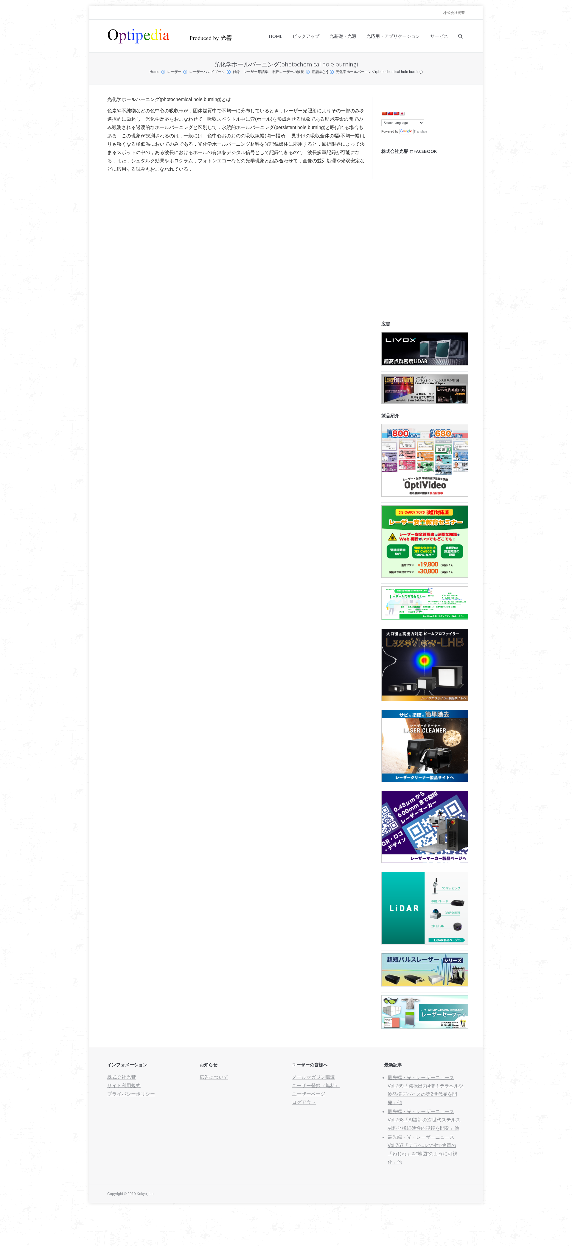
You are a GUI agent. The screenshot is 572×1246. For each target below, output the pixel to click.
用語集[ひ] (320, 72)
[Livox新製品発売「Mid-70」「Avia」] (424, 363)
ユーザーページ (308, 1093)
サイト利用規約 (124, 1085)
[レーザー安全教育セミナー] (424, 576)
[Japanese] (402, 113)
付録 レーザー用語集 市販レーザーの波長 (268, 72)
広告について (214, 1077)
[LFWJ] (424, 402)
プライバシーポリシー (131, 1093)
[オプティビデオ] (424, 495)
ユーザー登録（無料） (316, 1085)
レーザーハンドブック (207, 72)
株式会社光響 (454, 13)
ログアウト (304, 1102)
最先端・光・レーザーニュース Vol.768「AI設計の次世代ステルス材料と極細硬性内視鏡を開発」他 (424, 1120)
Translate (420, 131)
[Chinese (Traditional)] (390, 113)
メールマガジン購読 (313, 1077)
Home (154, 72)
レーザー (174, 72)
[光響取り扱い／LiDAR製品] (424, 942)
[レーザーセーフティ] (424, 1027)
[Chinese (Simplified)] (384, 113)
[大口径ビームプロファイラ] (424, 699)
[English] (396, 113)
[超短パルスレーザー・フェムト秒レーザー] (424, 984)
